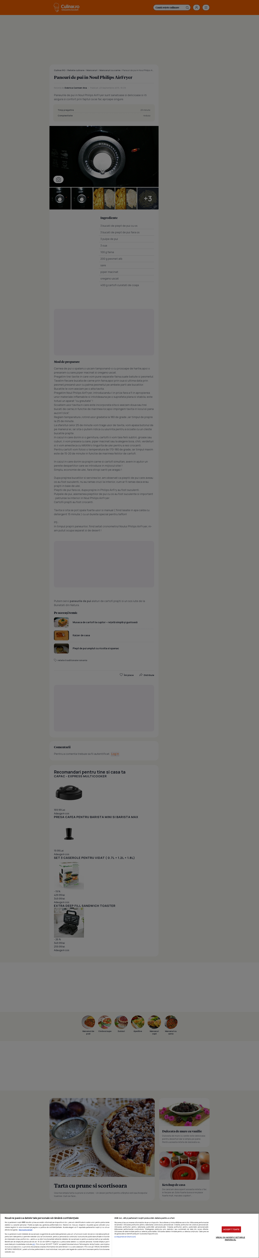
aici (33, 1244)
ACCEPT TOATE (231, 1229)
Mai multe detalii (25, 1230)
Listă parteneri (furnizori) (125, 1237)
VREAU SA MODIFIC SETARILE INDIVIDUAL (230, 1238)
